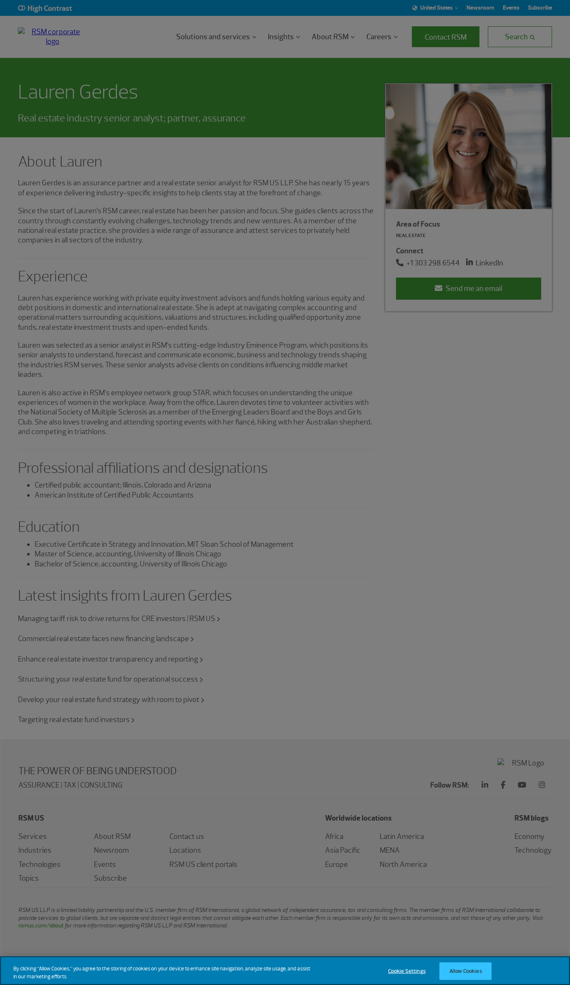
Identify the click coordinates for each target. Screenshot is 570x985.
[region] (285, 970)
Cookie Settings (407, 971)
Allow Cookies (465, 971)
